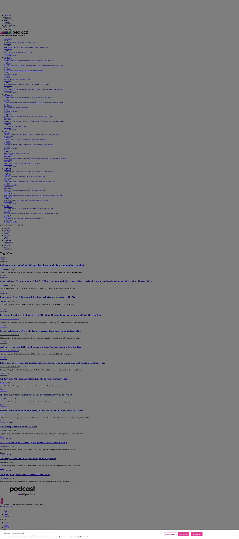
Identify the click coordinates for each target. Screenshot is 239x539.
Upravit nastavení (170, 534)
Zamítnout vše (183, 534)
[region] (119, 534)
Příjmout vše (196, 534)
